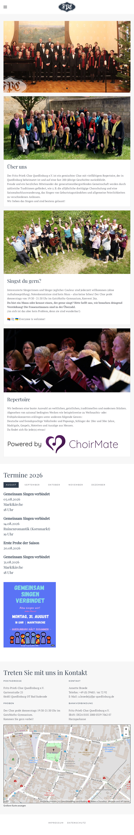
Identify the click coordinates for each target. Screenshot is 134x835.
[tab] (63, 88)
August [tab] (11, 485)
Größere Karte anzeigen (14, 805)
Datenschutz (76, 823)
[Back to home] (67, 7)
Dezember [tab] (98, 485)
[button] (5, 7)
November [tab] (76, 485)
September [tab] (32, 485)
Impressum (56, 823)
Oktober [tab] (54, 485)
